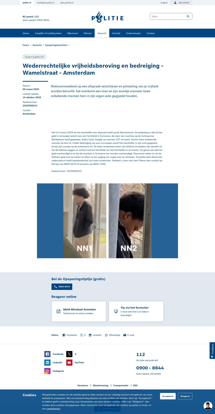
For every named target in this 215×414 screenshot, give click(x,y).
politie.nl (27, 2)
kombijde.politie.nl (46, 2)
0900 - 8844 (150, 368)
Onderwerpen (133, 33)
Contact (151, 33)
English (164, 2)
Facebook (69, 335)
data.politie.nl (67, 2)
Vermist (116, 33)
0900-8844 (43, 20)
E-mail (128, 335)
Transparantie (120, 385)
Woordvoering (100, 385)
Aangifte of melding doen (48, 33)
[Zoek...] (171, 18)
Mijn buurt (72, 33)
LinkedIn (95, 335)
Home (26, 33)
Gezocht (102, 33)
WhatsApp (112, 335)
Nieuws (88, 33)
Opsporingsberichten (56, 45)
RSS (135, 385)
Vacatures (82, 385)
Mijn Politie (184, 2)
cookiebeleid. (54, 408)
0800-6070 (64, 286)
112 (36, 16)
